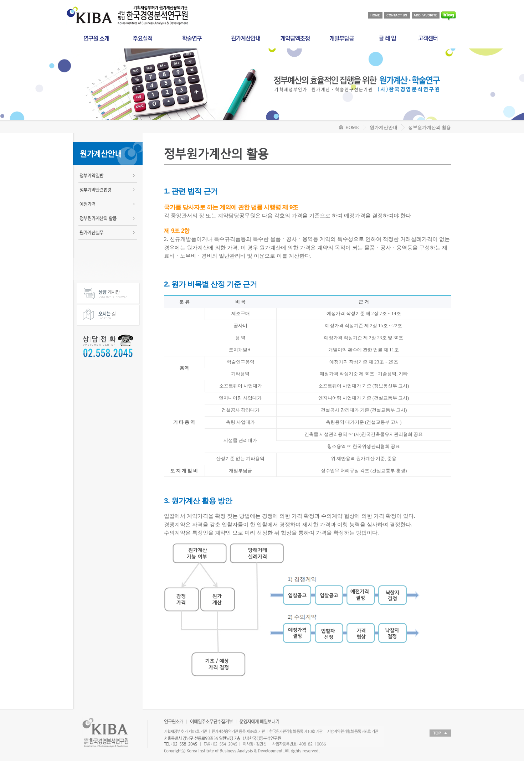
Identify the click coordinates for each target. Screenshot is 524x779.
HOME (351, 127)
